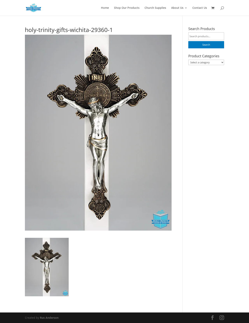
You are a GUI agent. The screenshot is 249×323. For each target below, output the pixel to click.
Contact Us (199, 8)
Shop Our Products (126, 8)
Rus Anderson (49, 317)
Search (206, 44)
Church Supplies (155, 8)
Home (105, 8)
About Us (177, 8)
